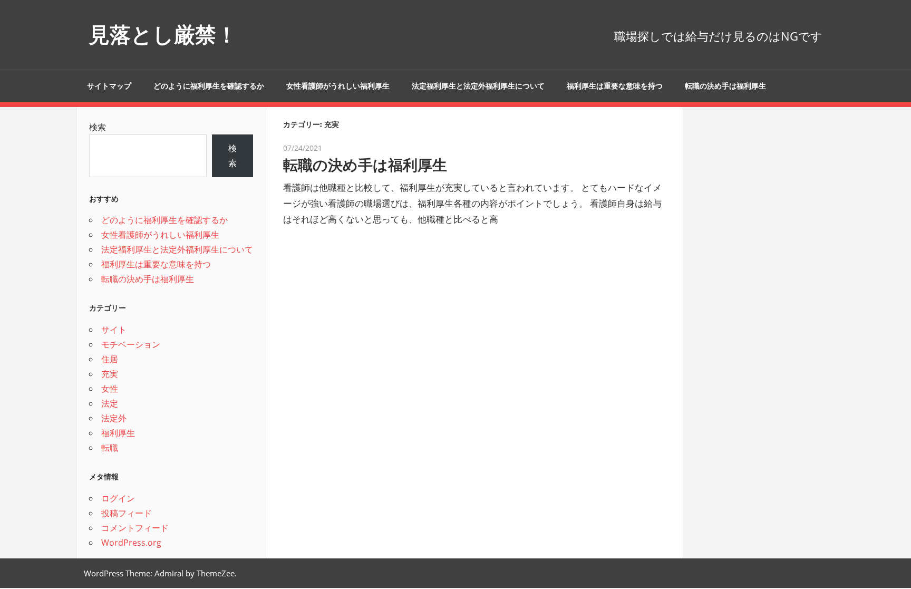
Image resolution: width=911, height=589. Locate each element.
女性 (109, 388)
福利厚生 (118, 433)
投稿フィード (126, 513)
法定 (109, 403)
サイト (114, 329)
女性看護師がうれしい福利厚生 (338, 86)
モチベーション (130, 344)
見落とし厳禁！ (163, 34)
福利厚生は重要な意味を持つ (615, 86)
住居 (109, 359)
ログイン (118, 498)
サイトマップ (109, 86)
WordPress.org (131, 542)
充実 (109, 374)
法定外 (114, 418)
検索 (97, 127)
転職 (109, 447)
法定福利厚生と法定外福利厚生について (478, 86)
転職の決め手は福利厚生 (725, 86)
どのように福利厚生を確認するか (208, 86)
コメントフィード (135, 528)
